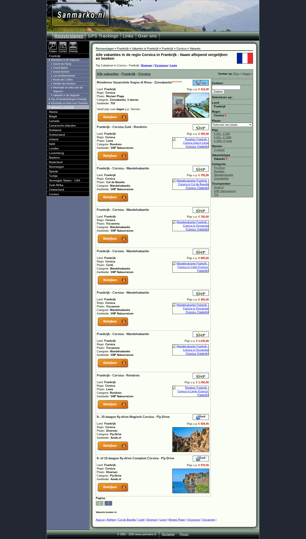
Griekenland (57, 134)
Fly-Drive (219, 167)
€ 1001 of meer (223, 141)
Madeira (54, 157)
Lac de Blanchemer (64, 75)
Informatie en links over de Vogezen (68, 89)
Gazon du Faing (62, 63)
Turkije (53, 176)
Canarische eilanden (62, 125)
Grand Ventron (61, 71)
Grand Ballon (60, 67)
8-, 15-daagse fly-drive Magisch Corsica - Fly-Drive (133, 416)
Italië (52, 143)
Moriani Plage (176, 519)
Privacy (184, 534)
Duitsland (55, 130)
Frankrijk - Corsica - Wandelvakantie (123, 168)
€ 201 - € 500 (222, 133)
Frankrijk (129, 74)
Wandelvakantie (223, 174)
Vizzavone (208, 519)
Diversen (146, 65)
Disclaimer (168, 534)
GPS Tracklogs (103, 36)
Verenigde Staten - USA (64, 180)
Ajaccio (100, 519)
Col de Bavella (127, 519)
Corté (141, 519)
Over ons (147, 36)
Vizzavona (161, 65)
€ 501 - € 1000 (222, 137)
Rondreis (219, 171)
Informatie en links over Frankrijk (69, 103)
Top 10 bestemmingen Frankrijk (69, 99)
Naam (246, 73)
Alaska (53, 111)
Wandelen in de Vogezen (65, 59)
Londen (54, 148)
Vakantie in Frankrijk (62, 107)
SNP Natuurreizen (225, 191)
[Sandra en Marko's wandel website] (80, 15)
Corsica (144, 74)
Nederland (56, 162)
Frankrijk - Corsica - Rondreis (118, 375)
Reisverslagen (69, 36)
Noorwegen (56, 166)
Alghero (111, 519)
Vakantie (221, 158)
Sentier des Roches (64, 83)
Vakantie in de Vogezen (66, 95)
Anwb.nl (219, 187)
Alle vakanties (108, 74)
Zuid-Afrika (56, 185)
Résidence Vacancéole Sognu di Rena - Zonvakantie (134, 82)
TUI (216, 194)
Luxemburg (56, 153)
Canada (54, 121)
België (53, 116)
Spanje (53, 171)
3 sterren (219, 150)
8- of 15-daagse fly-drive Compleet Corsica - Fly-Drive (135, 458)
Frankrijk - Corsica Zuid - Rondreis (122, 126)
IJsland (53, 139)
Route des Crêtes (63, 79)
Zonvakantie (221, 178)
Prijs (236, 73)
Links (128, 36)
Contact (54, 194)
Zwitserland (56, 189)
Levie (173, 65)
